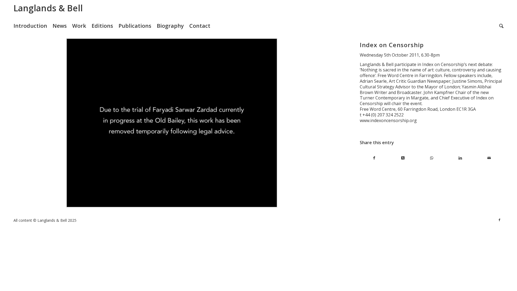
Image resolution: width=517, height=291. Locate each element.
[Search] (501, 26)
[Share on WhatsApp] (431, 158)
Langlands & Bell (48, 8)
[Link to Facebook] (499, 220)
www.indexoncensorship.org (388, 120)
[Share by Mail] (489, 158)
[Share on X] (403, 158)
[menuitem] (33, 26)
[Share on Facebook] (374, 158)
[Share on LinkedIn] (460, 158)
